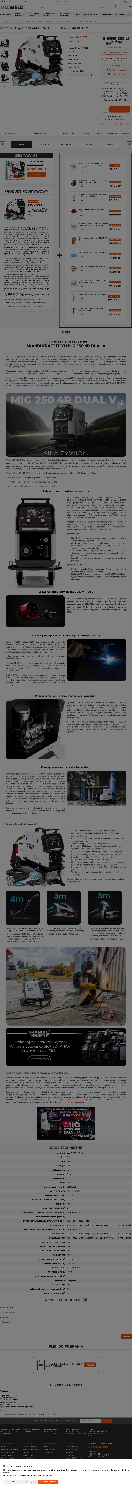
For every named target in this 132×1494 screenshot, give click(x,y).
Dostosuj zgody (31, 1482)
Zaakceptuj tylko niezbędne (13, 1482)
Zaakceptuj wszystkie (48, 1482)
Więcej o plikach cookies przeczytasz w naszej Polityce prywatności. (28, 1476)
